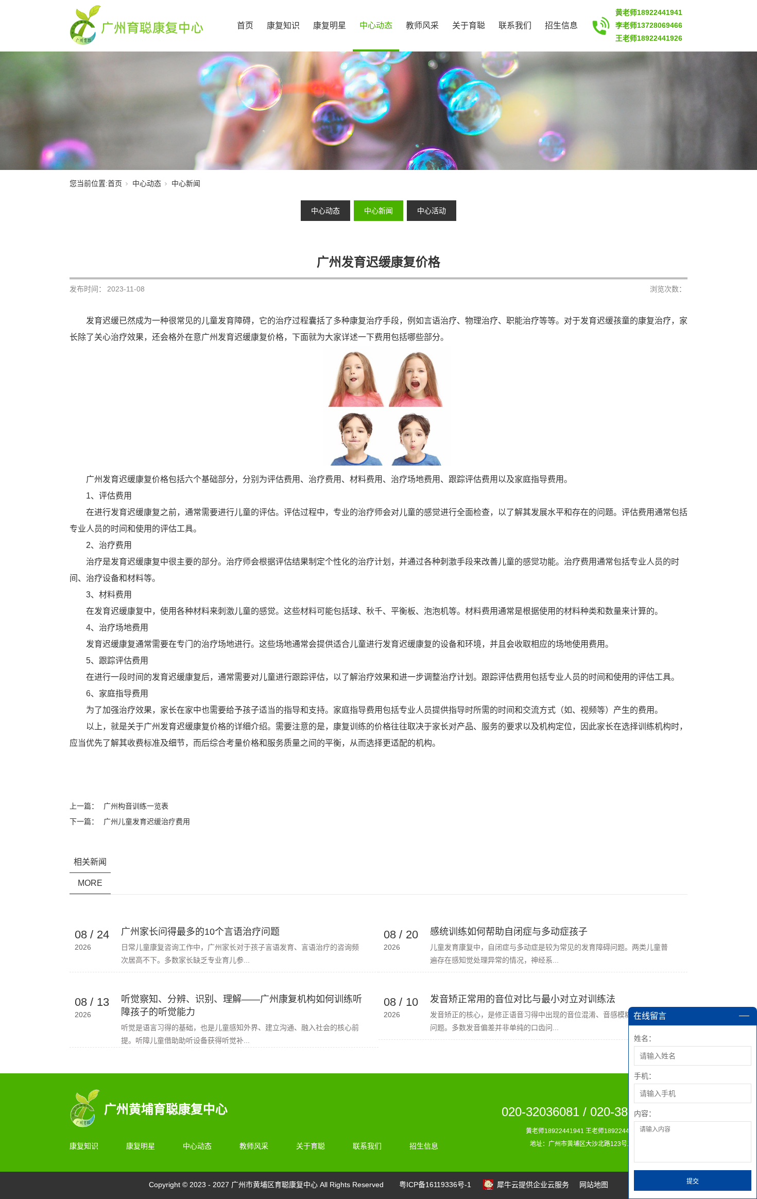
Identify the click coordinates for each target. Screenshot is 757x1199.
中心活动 (431, 211)
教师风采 (422, 25)
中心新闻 (185, 183)
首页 (245, 25)
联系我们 (514, 25)
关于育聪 (468, 25)
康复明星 (329, 25)
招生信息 (561, 25)
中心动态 (375, 25)
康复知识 (283, 25)
